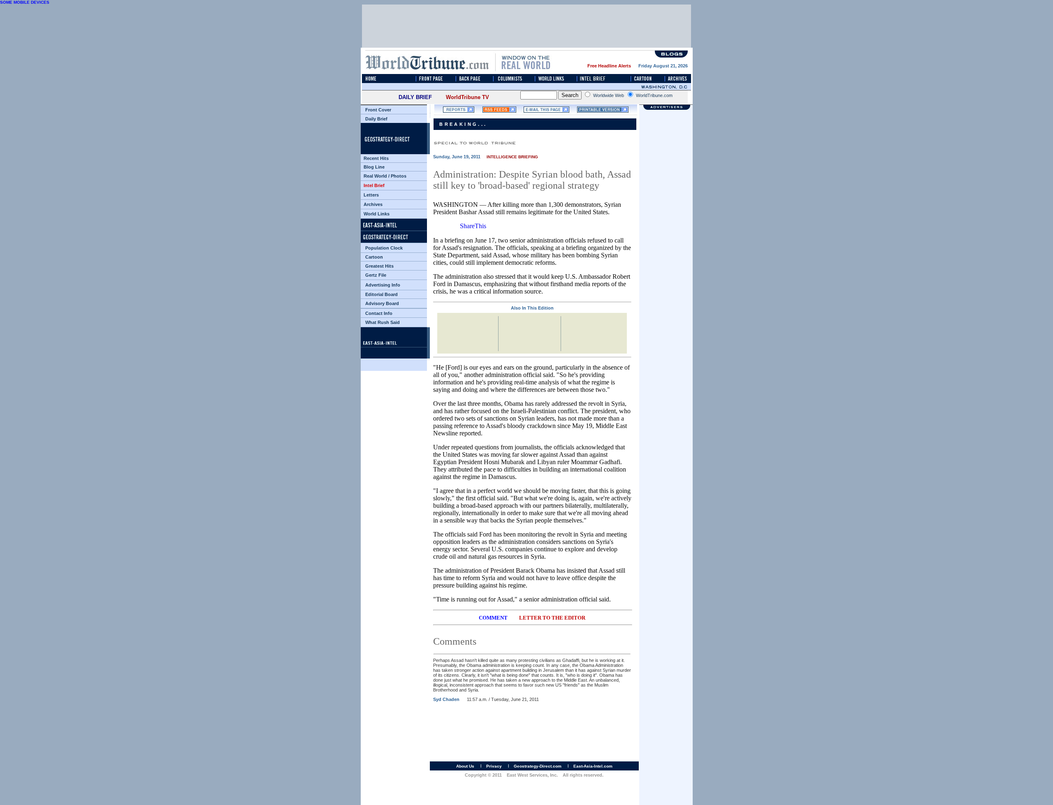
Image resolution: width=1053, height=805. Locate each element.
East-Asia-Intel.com (592, 766)
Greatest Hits (379, 266)
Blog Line (374, 166)
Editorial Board (381, 294)
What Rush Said (382, 322)
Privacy (494, 766)
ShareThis (473, 225)
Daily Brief (376, 118)
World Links (377, 213)
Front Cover (378, 109)
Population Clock (384, 247)
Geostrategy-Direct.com (537, 766)
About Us (465, 766)
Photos (398, 175)
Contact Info (378, 313)
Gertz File (375, 275)
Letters (371, 194)
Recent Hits (376, 158)
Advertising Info (382, 284)
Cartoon (374, 256)
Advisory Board (382, 303)
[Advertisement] (666, 489)
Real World (375, 175)
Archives (373, 204)
